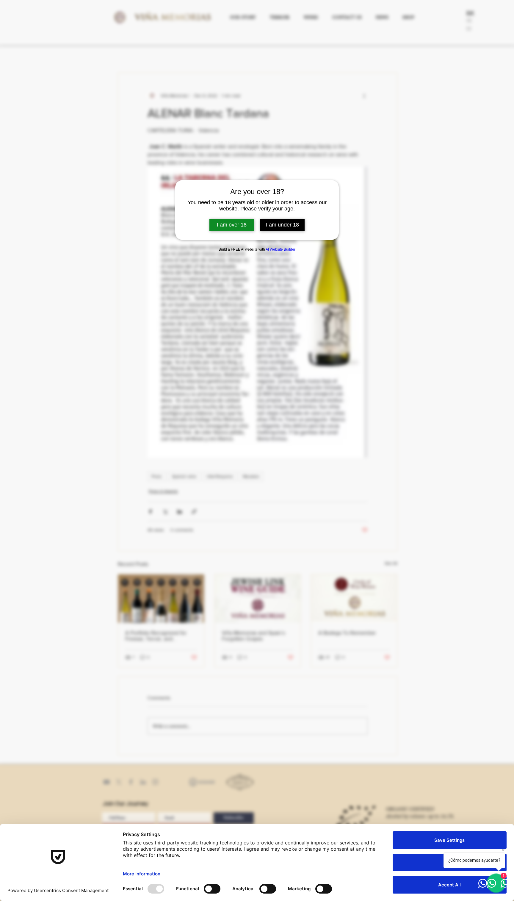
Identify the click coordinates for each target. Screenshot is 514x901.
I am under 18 (282, 225)
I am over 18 (232, 225)
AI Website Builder (280, 249)
